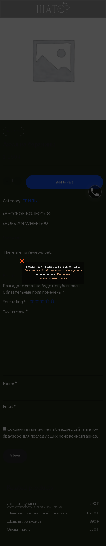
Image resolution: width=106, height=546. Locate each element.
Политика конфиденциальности (54, 276)
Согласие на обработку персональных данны (53, 270)
